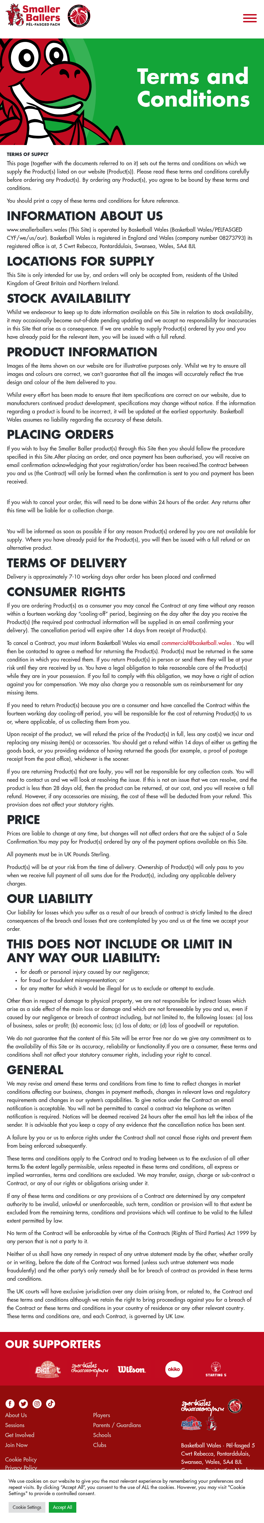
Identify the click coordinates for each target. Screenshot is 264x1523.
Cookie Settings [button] (27, 1507)
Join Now (16, 1445)
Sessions (14, 1425)
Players (101, 1415)
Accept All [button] (62, 1507)
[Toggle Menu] (250, 18)
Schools (102, 1435)
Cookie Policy (21, 1460)
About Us (16, 1415)
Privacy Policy (21, 1468)
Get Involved (19, 1435)
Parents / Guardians (117, 1425)
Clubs (99, 1445)
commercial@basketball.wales (196, 643)
